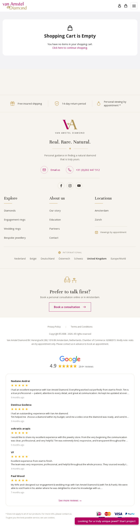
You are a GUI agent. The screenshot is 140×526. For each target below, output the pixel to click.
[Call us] (133, 511)
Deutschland (47, 258)
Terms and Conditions (81, 326)
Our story (55, 210)
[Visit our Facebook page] (61, 185)
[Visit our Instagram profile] (70, 185)
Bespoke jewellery (15, 237)
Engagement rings (14, 219)
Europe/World (118, 258)
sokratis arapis (20, 428)
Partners (54, 228)
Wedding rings (12, 228)
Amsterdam (102, 210)
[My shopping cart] (125, 6)
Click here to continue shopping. (70, 47)
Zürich (98, 219)
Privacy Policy (54, 326)
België (33, 258)
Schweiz (78, 258)
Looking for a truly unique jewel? (107, 521)
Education (55, 219)
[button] (134, 5)
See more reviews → (70, 500)
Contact (53, 237)
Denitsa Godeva (21, 404)
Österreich (64, 258)
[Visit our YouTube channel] (78, 185)
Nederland (20, 258)
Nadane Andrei (20, 381)
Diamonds (10, 210)
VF (12, 452)
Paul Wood (18, 476)
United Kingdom (97, 258)
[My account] (119, 6)
